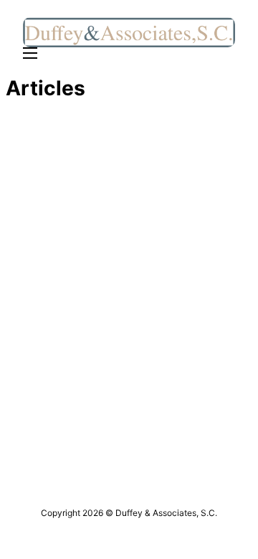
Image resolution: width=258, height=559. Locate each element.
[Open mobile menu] (30, 53)
